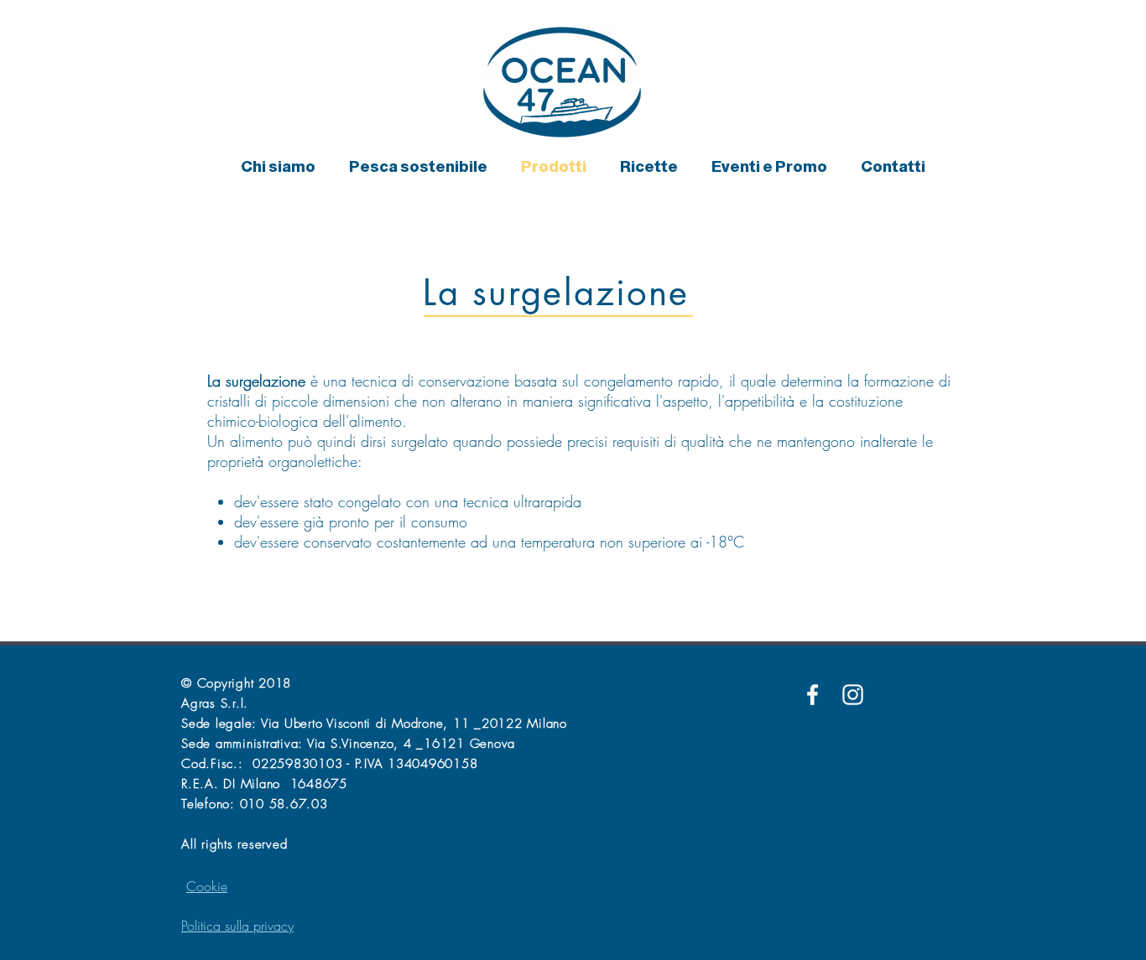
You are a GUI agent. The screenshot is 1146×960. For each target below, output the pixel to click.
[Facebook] (812, 694)
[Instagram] (853, 694)
